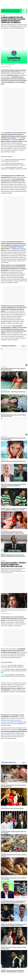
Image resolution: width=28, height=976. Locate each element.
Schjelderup (15, 248)
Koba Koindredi (14, 729)
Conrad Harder (14, 132)
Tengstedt (22, 248)
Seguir (24, 11)
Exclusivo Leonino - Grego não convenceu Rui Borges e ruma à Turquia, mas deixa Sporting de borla (13, 671)
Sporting (21, 652)
